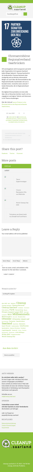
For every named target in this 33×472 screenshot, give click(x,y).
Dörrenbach (26, 307)
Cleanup (21, 303)
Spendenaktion (5, 328)
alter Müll (4, 303)
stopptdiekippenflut (6, 330)
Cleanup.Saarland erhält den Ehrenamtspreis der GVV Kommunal (15, 135)
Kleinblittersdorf (12, 120)
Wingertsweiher (15, 334)
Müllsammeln (21, 314)
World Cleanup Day (8, 336)
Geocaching (19, 310)
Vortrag (19, 330)
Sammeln (22, 324)
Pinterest (20, 153)
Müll (10, 314)
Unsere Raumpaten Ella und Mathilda (21, 192)
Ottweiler (7, 319)
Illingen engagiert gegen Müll (12, 312)
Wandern (24, 330)
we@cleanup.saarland (8, 396)
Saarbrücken (13, 122)
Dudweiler (22, 117)
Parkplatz (12, 321)
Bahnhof (13, 303)
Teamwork (14, 330)
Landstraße (4, 314)
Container (20, 307)
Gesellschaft (22, 119)
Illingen (25, 310)
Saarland (7, 323)
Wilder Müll (6, 334)
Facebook (5, 153)
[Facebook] (14, 456)
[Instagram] (20, 456)
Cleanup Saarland (9, 307)
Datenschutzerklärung (9, 423)
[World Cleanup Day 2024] (9, 203)
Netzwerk (15, 316)
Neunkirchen (21, 317)
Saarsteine (15, 324)
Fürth (11, 310)
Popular (7, 166)
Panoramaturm (5, 321)
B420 (9, 303)
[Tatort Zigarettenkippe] (9, 180)
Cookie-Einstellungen (8, 425)
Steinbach (23, 328)
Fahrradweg (5, 310)
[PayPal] (25, 456)
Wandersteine (5, 332)
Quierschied (23, 120)
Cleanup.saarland (6, 305)
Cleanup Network (18, 305)
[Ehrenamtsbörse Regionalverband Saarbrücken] (16, 35)
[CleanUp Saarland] (17, 7)
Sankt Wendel (6, 326)
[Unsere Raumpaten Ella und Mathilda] (9, 192)
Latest (6, 170)
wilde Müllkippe (19, 332)
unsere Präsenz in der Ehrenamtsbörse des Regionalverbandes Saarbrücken (14, 104)
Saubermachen (15, 326)
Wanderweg (11, 332)
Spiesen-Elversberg (15, 328)
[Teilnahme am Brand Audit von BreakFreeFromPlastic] (6, 215)
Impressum (5, 427)
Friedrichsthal (11, 119)
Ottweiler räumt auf (20, 319)
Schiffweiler (24, 326)
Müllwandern (7, 317)
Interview (26, 312)
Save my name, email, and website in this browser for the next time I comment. (15, 269)
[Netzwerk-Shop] (8, 456)
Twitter (12, 153)
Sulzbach (21, 122)
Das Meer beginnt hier (12, 140)
